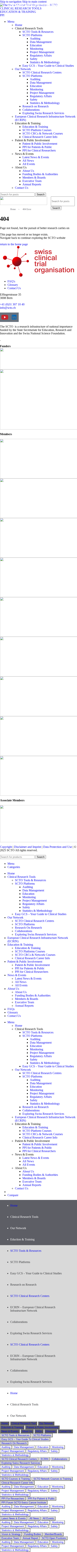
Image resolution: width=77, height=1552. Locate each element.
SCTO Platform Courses (36, 130)
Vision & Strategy (11, 1534)
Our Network (23, 69)
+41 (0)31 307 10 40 (12, 304)
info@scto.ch (8, 307)
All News (28, 160)
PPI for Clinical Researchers (39, 150)
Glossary (12, 284)
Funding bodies (32, 1534)
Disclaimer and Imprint (27, 846)
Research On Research (28, 927)
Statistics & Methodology (45, 62)
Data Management (41, 42)
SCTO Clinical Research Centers (29, 1296)
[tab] (4, 1423)
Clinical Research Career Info (39, 136)
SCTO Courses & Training (15, 1478)
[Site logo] (23, 204)
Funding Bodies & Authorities (40, 174)
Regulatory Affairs (41, 55)
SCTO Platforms (32, 35)
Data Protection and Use (57, 846)
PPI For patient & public (41, 1498)
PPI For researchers (12, 1498)
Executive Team (31, 181)
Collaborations (31, 109)
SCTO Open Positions (54, 1538)
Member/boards (53, 1534)
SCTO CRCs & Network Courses (42, 133)
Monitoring (36, 48)
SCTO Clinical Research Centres (41, 72)
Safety (33, 58)
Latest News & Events (35, 157)
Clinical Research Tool (24, 1423)
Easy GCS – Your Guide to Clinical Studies (48, 65)
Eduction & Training (12, 1427)
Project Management (42, 52)
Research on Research (35, 106)
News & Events (9, 1431)
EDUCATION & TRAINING (18, 11)
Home (18, 25)
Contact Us (21, 187)
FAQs (39, 1431)
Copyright (6, 846)
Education (36, 45)
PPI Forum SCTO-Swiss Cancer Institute (23, 1502)
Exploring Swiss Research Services (43, 113)
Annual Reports (31, 184)
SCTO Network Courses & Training (52, 1478)
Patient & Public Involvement (39, 143)
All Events (28, 164)
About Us (28, 170)
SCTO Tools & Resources (37, 31)
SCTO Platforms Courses (30, 951)
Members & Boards (34, 177)
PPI (2, 15)
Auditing (35, 38)
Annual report (30, 1538)
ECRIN (44, 1459)
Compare (12, 1195)
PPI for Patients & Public (37, 147)
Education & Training (35, 126)
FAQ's (11, 281)
